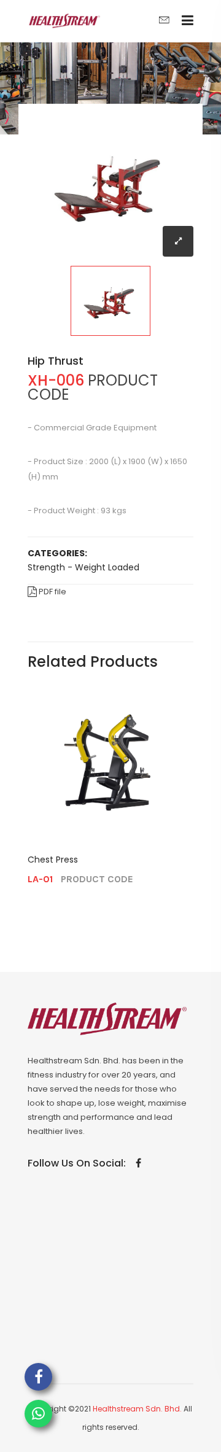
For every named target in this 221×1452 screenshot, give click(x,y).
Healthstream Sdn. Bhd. (137, 1408)
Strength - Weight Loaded (83, 567)
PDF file (51, 591)
